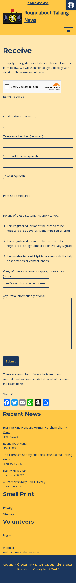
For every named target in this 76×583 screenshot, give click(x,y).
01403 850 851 (38, 3)
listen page (15, 383)
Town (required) (14, 176)
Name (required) (14, 96)
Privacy (8, 508)
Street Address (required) (20, 156)
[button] (71, 5)
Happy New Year (14, 470)
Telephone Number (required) (23, 136)
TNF (31, 564)
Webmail (8, 548)
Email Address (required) (19, 116)
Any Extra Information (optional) (24, 296)
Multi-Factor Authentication (21, 552)
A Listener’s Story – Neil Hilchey (24, 482)
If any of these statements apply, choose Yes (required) (33, 273)
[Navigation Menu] (68, 30)
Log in (7, 535)
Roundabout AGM (15, 443)
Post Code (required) (17, 196)
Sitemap (8, 514)
